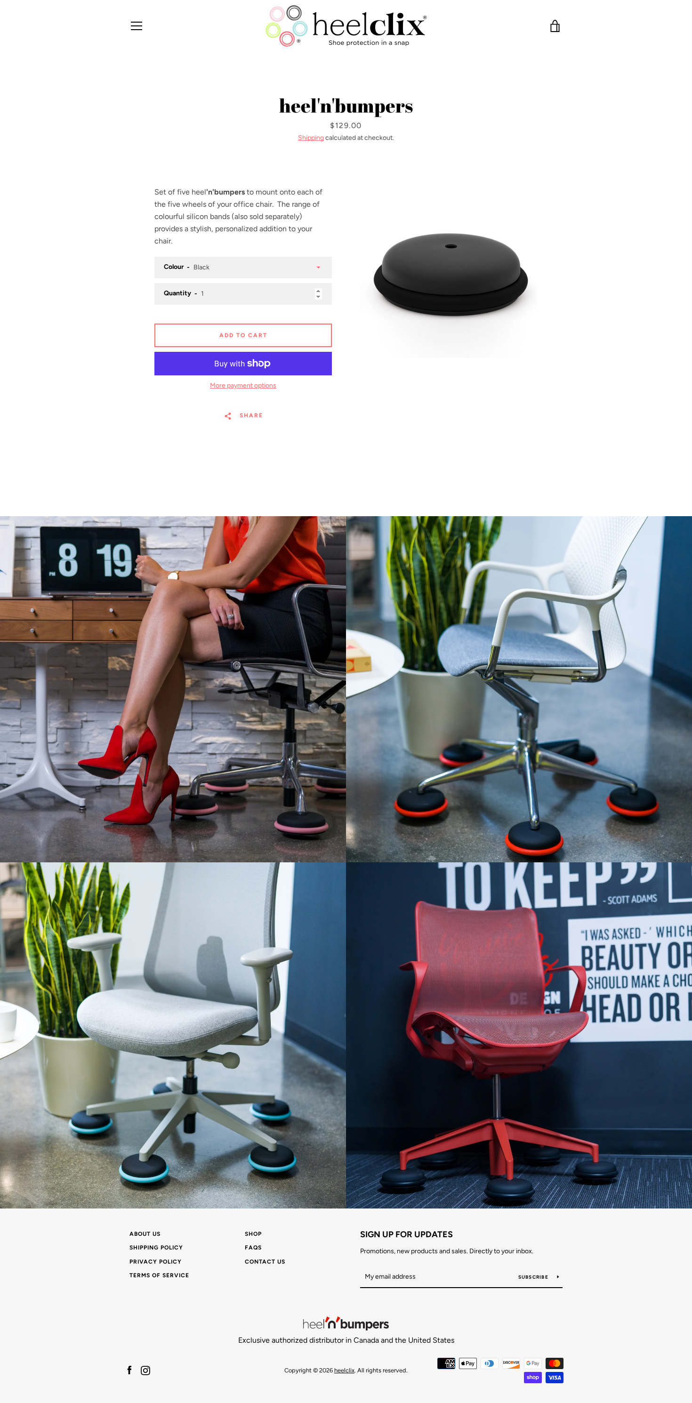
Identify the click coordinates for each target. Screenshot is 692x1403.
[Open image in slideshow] (449, 272)
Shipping (311, 138)
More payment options (243, 385)
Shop (253, 1234)
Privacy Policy (155, 1261)
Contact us (265, 1261)
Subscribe (534, 1277)
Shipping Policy (156, 1247)
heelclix (344, 1370)
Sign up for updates (406, 1234)
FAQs (253, 1247)
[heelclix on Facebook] (129, 1369)
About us (145, 1234)
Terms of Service (159, 1275)
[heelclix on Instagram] (145, 1369)
